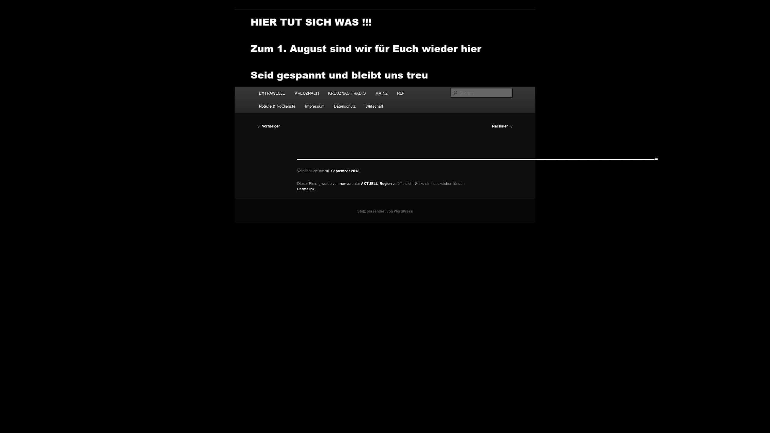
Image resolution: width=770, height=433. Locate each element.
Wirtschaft (374, 106)
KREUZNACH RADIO (347, 93)
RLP (401, 93)
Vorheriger (268, 126)
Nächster (502, 126)
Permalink (306, 189)
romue (345, 183)
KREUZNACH (307, 93)
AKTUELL (369, 183)
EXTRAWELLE (272, 93)
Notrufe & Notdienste (277, 106)
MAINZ (381, 93)
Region (386, 183)
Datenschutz (345, 106)
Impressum (315, 106)
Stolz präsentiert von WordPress (385, 211)
